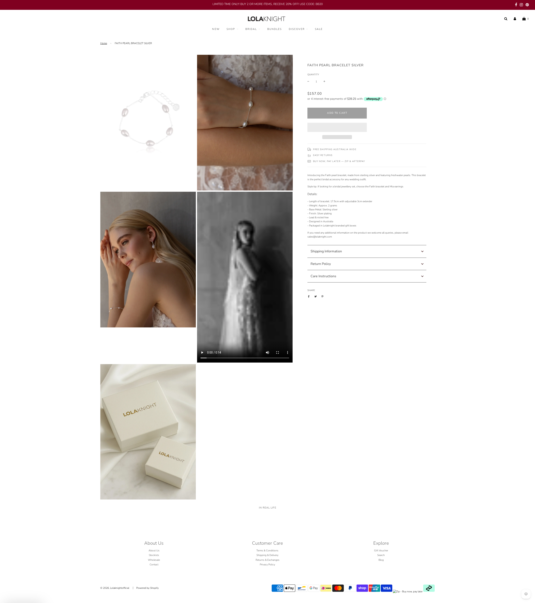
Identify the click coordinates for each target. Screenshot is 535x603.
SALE (319, 29)
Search (381, 555)
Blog (381, 560)
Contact (154, 564)
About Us (154, 550)
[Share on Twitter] (315, 296)
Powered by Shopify (147, 588)
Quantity (313, 74)
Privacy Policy (267, 564)
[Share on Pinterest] (322, 296)
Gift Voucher (381, 550)
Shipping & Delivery (267, 555)
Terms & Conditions (267, 550)
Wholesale (154, 560)
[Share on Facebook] (309, 296)
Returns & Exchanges (267, 560)
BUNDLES (274, 29)
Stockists (154, 555)
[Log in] (515, 18)
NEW (215, 29)
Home (103, 43)
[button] (337, 127)
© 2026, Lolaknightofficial (114, 588)
